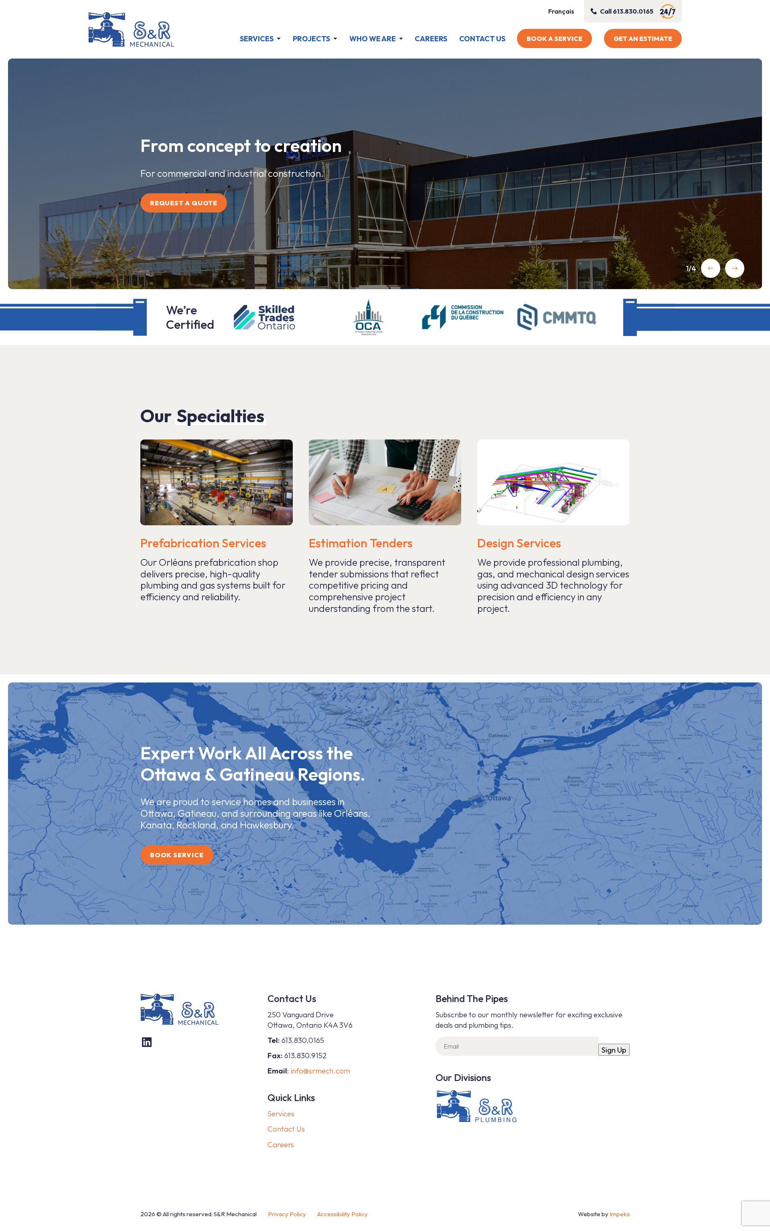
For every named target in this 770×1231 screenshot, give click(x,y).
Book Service (177, 855)
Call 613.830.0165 (626, 11)
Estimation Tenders (361, 543)
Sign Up (614, 1050)
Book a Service (554, 38)
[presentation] (710, 268)
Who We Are (372, 38)
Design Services (519, 543)
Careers (431, 38)
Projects (311, 38)
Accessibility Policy (342, 1214)
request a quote (183, 203)
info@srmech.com (320, 1070)
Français (561, 11)
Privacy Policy (287, 1214)
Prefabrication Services (203, 543)
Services (257, 38)
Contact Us (482, 38)
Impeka (620, 1214)
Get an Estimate (643, 38)
